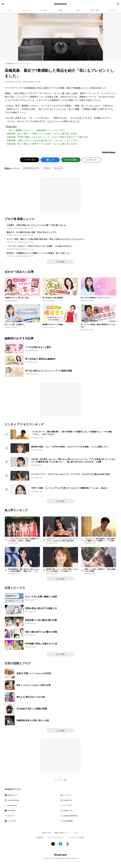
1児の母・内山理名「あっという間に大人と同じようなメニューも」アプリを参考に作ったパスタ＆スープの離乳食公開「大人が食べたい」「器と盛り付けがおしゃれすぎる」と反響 (73, 460)
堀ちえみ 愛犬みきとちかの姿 (31, 696)
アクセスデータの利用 (76, 837)
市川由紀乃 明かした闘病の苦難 (32, 708)
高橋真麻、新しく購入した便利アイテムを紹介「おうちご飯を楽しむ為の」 (43, 133)
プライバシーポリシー (55, 837)
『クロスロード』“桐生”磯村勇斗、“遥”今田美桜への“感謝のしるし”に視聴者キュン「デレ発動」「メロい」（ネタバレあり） (99, 541)
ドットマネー (67, 795)
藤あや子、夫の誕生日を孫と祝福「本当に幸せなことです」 (32, 232)
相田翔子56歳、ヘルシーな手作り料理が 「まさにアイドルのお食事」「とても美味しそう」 (70, 446)
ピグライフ (10, 816)
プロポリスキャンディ (31, 168)
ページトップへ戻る (60, 780)
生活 (77, 10)
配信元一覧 (47, 833)
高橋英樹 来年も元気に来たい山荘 (33, 720)
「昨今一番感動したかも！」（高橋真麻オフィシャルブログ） (36, 130)
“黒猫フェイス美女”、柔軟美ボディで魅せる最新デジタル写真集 (99, 570)
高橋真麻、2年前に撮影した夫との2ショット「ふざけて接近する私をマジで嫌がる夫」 (48, 136)
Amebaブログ (67, 800)
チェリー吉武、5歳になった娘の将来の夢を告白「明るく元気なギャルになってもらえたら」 (46, 239)
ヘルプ (75, 833)
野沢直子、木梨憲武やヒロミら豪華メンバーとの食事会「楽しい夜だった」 (39, 253)
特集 (60, 10)
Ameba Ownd (12, 805)
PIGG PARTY (11, 811)
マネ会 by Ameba (13, 800)
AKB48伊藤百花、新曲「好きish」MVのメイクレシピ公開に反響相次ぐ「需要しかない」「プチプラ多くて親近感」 (24, 571)
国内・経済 (95, 10)
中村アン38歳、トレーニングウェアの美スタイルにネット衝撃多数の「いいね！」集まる (69, 488)
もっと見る (60, 261)
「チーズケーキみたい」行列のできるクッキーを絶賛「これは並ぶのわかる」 (40, 246)
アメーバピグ (67, 805)
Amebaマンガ (67, 811)
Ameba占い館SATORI (70, 816)
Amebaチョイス (12, 795)
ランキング (112, 10)
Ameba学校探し (68, 821)
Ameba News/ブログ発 (31, 82)
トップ (8, 10)
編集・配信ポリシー (62, 833)
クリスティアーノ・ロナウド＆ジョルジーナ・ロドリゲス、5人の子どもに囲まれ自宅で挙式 (70, 474)
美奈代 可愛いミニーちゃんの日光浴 (34, 673)
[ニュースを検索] (118, 3)
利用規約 (40, 837)
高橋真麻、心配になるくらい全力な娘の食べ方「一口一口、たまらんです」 (43, 140)
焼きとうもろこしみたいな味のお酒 (34, 685)
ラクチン (47, 168)
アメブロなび (11, 821)
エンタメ (26, 10)
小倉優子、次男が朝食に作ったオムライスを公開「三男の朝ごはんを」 (37, 225)
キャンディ (59, 168)
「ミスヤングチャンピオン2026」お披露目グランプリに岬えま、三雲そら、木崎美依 (24, 540)
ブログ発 (43, 10)
